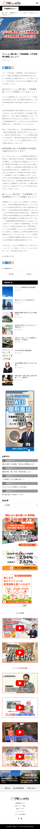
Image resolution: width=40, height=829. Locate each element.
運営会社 (9, 788)
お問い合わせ (31, 788)
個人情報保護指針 (20, 788)
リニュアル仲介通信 (20, 814)
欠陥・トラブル (20, 808)
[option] (10, 777)
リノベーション (20, 811)
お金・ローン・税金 (20, 806)
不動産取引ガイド (10, 8)
